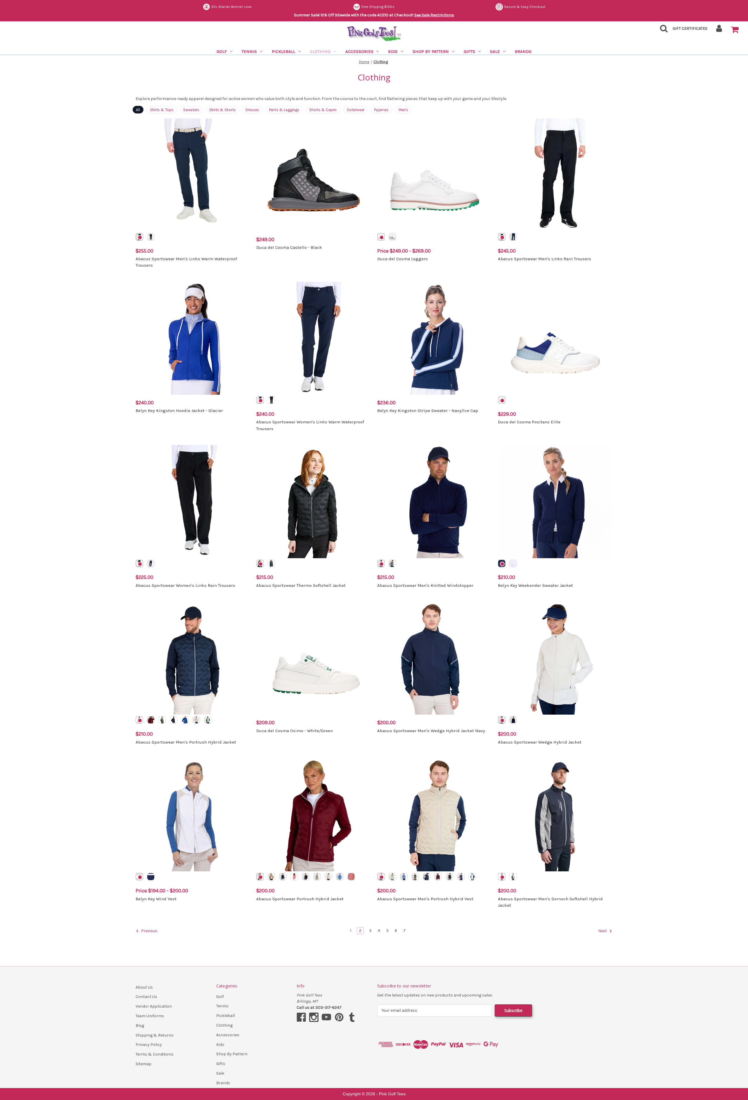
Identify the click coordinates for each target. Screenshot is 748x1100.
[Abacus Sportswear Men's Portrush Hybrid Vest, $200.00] (434, 814)
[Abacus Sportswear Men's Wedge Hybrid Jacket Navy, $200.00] (434, 658)
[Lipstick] (294, 876)
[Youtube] (326, 1017)
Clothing (320, 51)
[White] (381, 237)
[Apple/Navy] (208, 720)
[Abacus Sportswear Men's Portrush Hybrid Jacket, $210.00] (192, 658)
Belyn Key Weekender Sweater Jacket (535, 585)
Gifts (469, 51)
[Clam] (501, 720)
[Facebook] (301, 1017)
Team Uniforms (150, 1015)
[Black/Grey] (513, 876)
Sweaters (191, 110)
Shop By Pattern (431, 51)
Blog (140, 1025)
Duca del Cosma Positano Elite (529, 422)
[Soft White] (513, 563)
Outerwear (355, 110)
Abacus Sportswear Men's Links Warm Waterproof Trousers (186, 262)
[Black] (151, 237)
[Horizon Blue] (340, 876)
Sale (495, 51)
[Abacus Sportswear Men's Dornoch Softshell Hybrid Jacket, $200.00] (555, 814)
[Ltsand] (381, 876)
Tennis (249, 51)
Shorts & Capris (323, 110)
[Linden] (317, 876)
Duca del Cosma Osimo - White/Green (294, 730)
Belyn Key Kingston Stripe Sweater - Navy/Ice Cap (427, 410)
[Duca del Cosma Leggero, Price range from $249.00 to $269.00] (434, 174)
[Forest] (162, 720)
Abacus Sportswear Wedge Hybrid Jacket (539, 742)
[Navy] (139, 237)
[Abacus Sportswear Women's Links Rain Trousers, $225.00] (192, 501)
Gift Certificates (690, 28)
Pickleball (283, 51)
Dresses (252, 110)
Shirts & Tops (162, 110)
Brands (523, 51)
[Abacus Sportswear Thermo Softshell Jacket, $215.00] (313, 501)
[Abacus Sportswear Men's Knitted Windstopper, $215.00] (434, 501)
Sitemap (143, 1063)
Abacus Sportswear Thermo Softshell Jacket (301, 585)
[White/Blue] (501, 400)
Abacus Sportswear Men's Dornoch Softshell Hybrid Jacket (550, 902)
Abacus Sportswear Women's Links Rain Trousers (185, 585)
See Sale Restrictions (434, 15)
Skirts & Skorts (222, 110)
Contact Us (146, 996)
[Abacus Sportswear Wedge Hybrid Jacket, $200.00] (555, 658)
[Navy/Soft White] (151, 876)
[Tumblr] (351, 1017)
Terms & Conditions (155, 1054)
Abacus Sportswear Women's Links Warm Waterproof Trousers (310, 425)
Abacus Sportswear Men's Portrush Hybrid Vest (425, 898)
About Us (144, 987)
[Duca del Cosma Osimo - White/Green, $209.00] (313, 658)
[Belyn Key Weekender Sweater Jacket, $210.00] (555, 501)
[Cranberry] (151, 720)
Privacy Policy (149, 1044)
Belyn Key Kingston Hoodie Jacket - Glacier (179, 410)
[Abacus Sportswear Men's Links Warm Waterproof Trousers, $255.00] (192, 174)
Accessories (359, 51)
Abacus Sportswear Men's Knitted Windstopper (425, 585)
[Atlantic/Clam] (185, 720)
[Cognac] (271, 876)
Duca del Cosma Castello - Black (289, 247)
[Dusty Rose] (351, 876)
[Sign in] (719, 30)
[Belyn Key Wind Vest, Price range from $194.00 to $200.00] (192, 814)
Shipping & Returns (155, 1035)
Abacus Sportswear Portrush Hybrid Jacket (300, 898)
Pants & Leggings (284, 110)
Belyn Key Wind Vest (156, 898)
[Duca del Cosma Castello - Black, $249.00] (313, 174)
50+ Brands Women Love (231, 7)
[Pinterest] (339, 1017)
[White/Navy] (392, 237)
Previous (148, 930)
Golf (222, 51)
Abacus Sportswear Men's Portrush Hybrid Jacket (186, 742)
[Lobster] (461, 876)
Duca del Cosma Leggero (402, 258)
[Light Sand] (196, 720)
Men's (403, 110)
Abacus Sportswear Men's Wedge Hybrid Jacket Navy (431, 730)
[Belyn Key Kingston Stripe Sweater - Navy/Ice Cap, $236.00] (434, 338)
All (138, 110)
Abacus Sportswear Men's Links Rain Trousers (544, 258)
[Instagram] (313, 1017)
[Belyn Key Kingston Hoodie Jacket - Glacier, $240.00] (192, 338)
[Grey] (392, 563)
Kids (393, 51)
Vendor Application (154, 1006)
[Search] (662, 30)
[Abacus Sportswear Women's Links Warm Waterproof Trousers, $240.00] (313, 338)
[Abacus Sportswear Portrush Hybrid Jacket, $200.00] (313, 814)
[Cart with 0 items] (735, 29)
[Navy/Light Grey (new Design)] (501, 876)
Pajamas (381, 110)
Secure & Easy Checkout (524, 7)
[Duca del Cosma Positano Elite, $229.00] (555, 338)
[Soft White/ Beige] (139, 876)
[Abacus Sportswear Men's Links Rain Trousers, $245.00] (555, 174)
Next (603, 930)
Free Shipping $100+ (377, 7)
